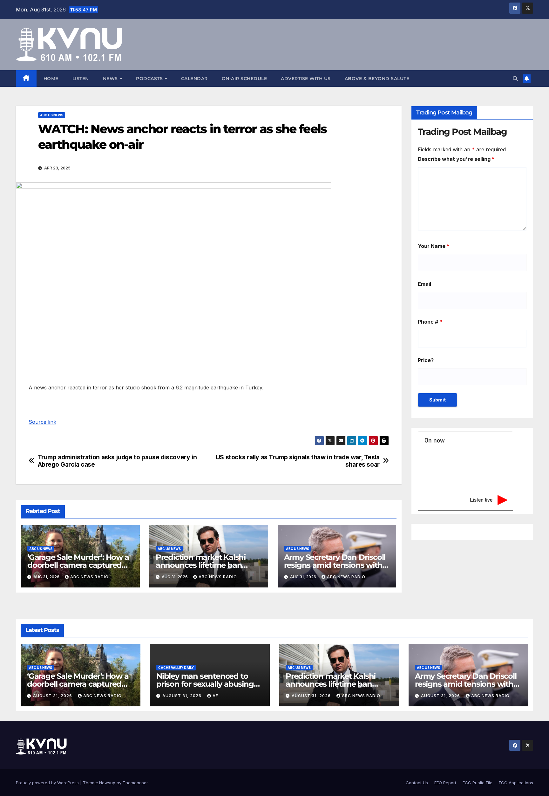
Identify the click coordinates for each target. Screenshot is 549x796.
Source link (42, 422)
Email (424, 284)
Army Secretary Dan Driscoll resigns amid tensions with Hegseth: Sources (335, 565)
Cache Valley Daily (176, 667)
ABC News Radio (89, 576)
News (111, 78)
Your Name (434, 246)
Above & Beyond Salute (377, 78)
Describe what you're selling (456, 159)
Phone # (430, 322)
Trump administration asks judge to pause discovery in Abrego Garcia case (117, 461)
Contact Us (417, 782)
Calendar (194, 78)
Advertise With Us (306, 78)
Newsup (107, 782)
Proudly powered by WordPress (48, 782)
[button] (515, 78)
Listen (80, 78)
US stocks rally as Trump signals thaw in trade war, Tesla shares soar (298, 461)
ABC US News (51, 115)
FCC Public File (477, 782)
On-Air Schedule (244, 78)
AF (215, 695)
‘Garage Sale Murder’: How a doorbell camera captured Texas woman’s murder (78, 565)
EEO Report (445, 782)
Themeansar (135, 782)
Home (51, 78)
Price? (426, 360)
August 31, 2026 (53, 695)
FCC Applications (516, 782)
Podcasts (150, 78)
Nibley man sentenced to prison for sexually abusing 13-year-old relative (205, 683)
